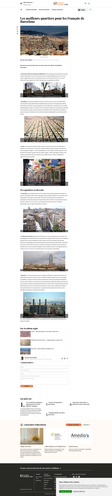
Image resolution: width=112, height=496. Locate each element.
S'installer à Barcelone (57, 9)
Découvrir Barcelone (44, 9)
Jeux (55, 486)
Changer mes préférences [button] (79, 491)
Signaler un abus (48, 488)
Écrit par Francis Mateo (26, 60)
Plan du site (48, 493)
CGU (45, 486)
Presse (45, 484)
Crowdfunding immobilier (60, 477)
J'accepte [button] (62, 491)
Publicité (46, 482)
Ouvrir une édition (48, 478)
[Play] (87, 9)
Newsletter (38, 480)
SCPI (55, 479)
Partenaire (46, 480)
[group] (87, 9)
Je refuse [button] (69, 491)
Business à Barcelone (31, 9)
